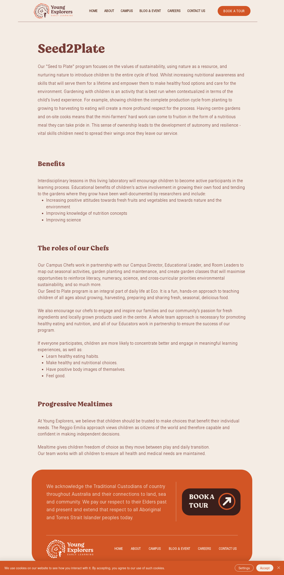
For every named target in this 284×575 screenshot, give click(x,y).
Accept (265, 568)
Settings (244, 568)
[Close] (278, 567)
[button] (126, 11)
